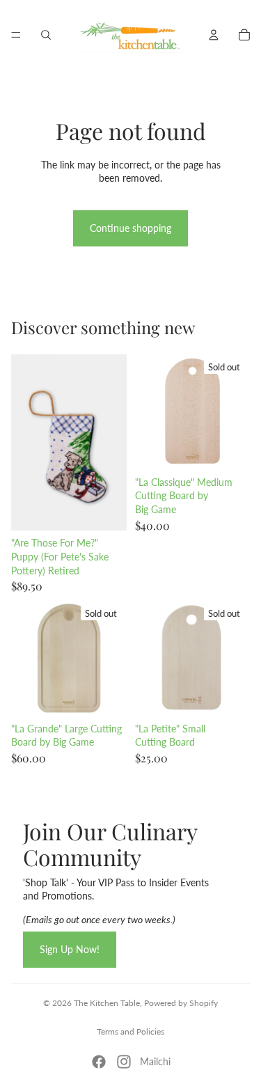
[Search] (46, 34)
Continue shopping (130, 228)
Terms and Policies (130, 1031)
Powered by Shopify (181, 1003)
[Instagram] (124, 1061)
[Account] (213, 34)
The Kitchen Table (107, 1003)
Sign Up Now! (70, 949)
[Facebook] (98, 1061)
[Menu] (16, 35)
